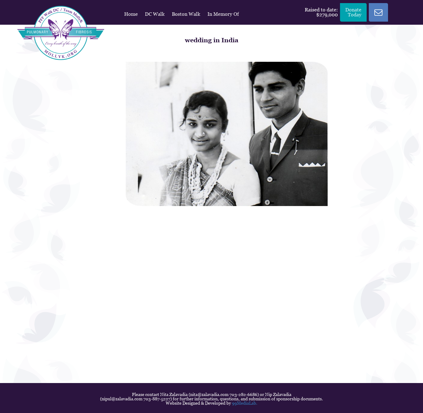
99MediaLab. (244, 403)
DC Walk (155, 14)
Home (131, 14)
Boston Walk (186, 14)
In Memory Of (223, 14)
